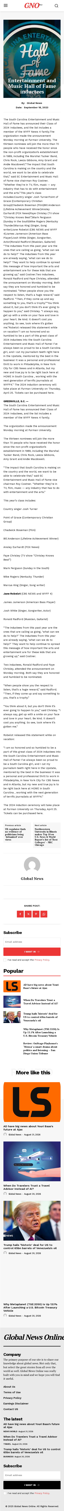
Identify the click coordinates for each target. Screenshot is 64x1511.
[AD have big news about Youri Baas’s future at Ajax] (12, 986)
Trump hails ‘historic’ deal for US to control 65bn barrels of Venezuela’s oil (40, 1017)
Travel (7, 1444)
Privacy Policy (41, 960)
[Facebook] (20, 914)
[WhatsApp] (43, 914)
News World (10, 1431)
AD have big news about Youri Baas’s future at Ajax (41, 986)
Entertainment (32, 74)
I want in (30, 951)
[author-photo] (5, 1134)
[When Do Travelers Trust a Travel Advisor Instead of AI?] (12, 1002)
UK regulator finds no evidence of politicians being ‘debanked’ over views (15, 834)
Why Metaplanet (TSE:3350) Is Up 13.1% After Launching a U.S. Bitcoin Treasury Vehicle (41, 1032)
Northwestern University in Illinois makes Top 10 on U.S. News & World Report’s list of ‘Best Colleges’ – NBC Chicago (46, 837)
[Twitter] (28, 914)
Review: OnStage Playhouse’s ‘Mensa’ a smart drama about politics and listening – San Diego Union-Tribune (40, 1048)
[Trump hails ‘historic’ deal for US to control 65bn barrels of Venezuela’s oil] (12, 1017)
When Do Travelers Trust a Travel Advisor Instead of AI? (41, 1001)
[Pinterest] (36, 914)
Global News (34, 103)
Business (8, 1456)
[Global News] (32, 865)
